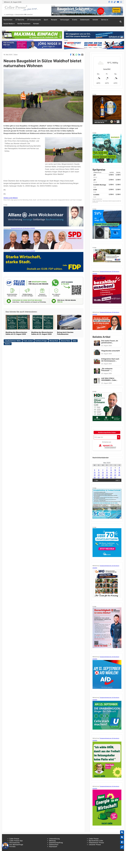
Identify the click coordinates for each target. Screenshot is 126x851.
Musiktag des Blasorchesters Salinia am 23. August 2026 (16, 333)
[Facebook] (109, 2)
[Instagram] (112, 2)
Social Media (8, 24)
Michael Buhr (53, 341)
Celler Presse (14, 839)
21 (103, 475)
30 (111, 477)
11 (119, 470)
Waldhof (8, 344)
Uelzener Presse (95, 844)
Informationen (14, 843)
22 (107, 475)
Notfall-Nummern (23, 24)
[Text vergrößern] (122, 832)
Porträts (12, 846)
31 (115, 477)
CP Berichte (19, 20)
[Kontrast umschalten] (122, 842)
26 (95, 477)
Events (74, 20)
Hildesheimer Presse (96, 843)
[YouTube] (118, 2)
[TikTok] (115, 2)
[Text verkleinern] (122, 837)
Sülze (15, 54)
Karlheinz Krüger (41, 341)
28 (103, 477)
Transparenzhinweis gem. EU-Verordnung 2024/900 (21, 40)
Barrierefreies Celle (96, 841)
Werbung (52, 841)
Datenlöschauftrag (56, 843)
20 (99, 475)
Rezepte (54, 20)
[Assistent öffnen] (5, 845)
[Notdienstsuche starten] (118, 437)
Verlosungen (64, 20)
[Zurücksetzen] (122, 847)
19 (94, 475)
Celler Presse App (16, 841)
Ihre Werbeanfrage (16, 844)
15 (107, 472)
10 (115, 470)
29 (107, 477)
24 (115, 475)
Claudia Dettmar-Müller (13, 341)
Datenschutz (53, 844)
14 (103, 472)
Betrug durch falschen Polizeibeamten (65, 333)
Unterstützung (54, 839)
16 (111, 472)
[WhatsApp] (121, 2)
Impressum (53, 846)
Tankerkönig (99, 200)
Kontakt (36, 24)
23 (111, 475)
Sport (46, 20)
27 (99, 477)
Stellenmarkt (84, 20)
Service (104, 20)
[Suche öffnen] (121, 22)
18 (119, 472)
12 (94, 472)
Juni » (117, 480)
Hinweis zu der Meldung (11, 198)
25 (119, 475)
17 (115, 472)
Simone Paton (65, 341)
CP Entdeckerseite (34, 20)
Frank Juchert (28, 341)
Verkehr (95, 20)
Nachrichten (7, 20)
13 (99, 472)
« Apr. (96, 480)
